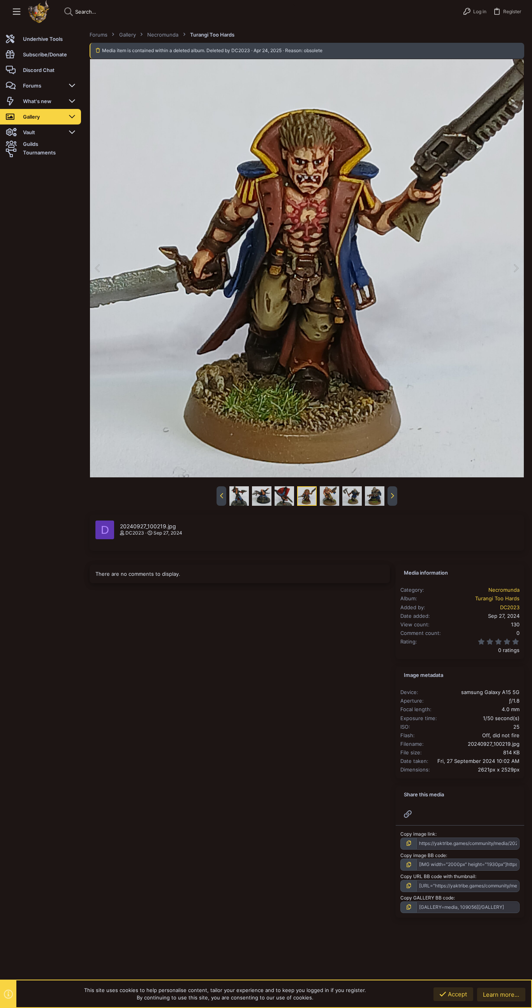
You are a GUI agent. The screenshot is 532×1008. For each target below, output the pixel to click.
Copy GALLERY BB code (427, 898)
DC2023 (134, 533)
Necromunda (504, 590)
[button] (16, 12)
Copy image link (417, 834)
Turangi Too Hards (497, 598)
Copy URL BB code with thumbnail (437, 876)
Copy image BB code (423, 855)
